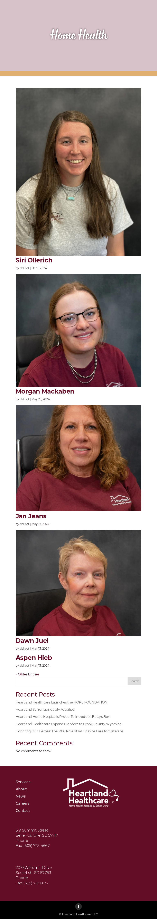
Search (134, 681)
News (21, 796)
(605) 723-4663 (42, 840)
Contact (23, 811)
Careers (22, 804)
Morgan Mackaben (45, 391)
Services (23, 782)
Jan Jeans (31, 516)
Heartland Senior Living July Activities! (45, 709)
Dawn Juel (32, 640)
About (21, 789)
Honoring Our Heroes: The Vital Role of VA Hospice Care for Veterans (69, 731)
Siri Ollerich (34, 260)
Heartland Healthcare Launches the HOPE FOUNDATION (61, 702)
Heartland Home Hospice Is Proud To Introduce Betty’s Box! (63, 717)
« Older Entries (27, 674)
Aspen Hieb (34, 657)
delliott (24, 268)
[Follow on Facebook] (78, 906)
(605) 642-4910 (42, 878)
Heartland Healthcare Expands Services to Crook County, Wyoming (69, 724)
